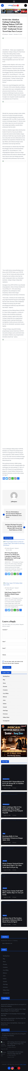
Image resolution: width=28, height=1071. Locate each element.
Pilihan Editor (6, 717)
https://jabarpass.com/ (7, 943)
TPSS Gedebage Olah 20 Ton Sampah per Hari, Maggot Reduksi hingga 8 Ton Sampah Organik (16, 1043)
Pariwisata (5, 713)
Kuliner (4, 703)
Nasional (10, 34)
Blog (4, 679)
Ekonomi (5, 686)
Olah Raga (5, 710)
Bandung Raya (6, 676)
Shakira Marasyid (10, 548)
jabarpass (6, 34)
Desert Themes (23, 1064)
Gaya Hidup (5, 693)
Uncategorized (6, 720)
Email (4, 648)
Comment (5, 629)
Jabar (4, 700)
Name (4, 641)
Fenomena (5, 690)
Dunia (4, 683)
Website (4, 654)
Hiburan (5, 696)
